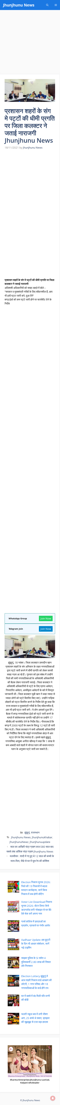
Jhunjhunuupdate (40, 842)
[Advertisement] (30, 43)
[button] (47, 5)
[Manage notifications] (52, 1098)
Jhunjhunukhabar (42, 837)
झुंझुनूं (27, 832)
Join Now (45, 618)
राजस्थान (35, 832)
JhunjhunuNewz (19, 842)
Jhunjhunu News (18, 5)
